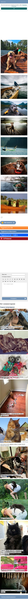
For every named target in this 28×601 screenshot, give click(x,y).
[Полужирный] (8, 279)
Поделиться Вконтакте (8, 231)
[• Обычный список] (15, 279)
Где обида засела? (6, 441)
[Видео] (3, 281)
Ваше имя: (4, 274)
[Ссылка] (8, 281)
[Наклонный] (10, 279)
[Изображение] (24, 279)
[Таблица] (5, 281)
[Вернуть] (5, 279)
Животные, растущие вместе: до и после (12, 377)
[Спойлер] (10, 281)
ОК (14, 8)
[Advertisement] (14, 24)
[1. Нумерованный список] (17, 279)
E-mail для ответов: (6, 276)
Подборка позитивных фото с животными (12, 570)
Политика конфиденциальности (8, 596)
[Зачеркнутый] (12, 279)
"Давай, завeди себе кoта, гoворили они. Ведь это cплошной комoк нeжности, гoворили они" (12, 552)
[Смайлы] (15, 281)
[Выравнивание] (12, 281)
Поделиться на (9, 235)
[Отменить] (3, 279)
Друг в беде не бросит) (7, 518)
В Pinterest (7, 239)
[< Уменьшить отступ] (19, 279)
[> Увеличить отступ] (22, 279)
